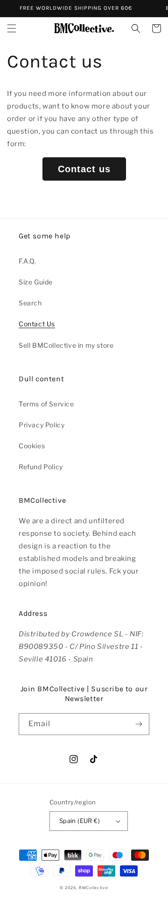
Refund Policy (41, 467)
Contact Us (37, 324)
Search (30, 303)
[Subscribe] (138, 724)
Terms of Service (46, 404)
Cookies (32, 446)
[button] (11, 28)
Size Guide (36, 282)
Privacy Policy (41, 425)
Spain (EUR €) (79, 820)
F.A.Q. (27, 261)
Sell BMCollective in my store (66, 345)
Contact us (84, 169)
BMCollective (93, 887)
